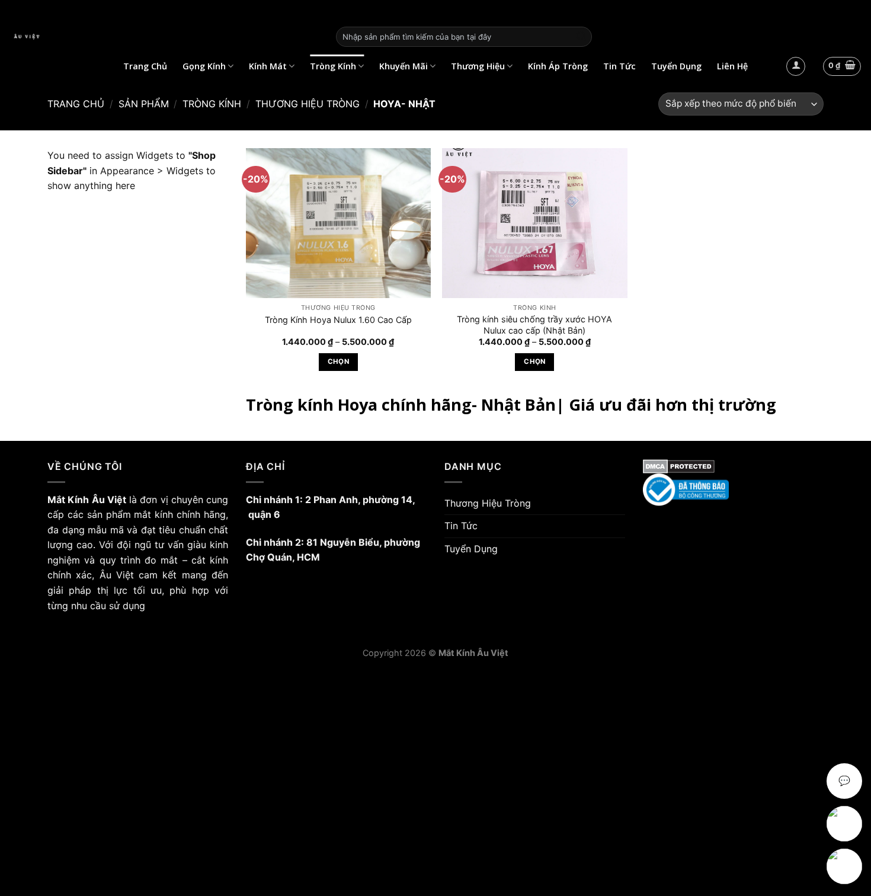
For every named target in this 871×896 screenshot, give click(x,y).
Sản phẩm (144, 104)
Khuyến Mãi (403, 66)
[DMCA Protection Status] (733, 466)
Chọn (338, 361)
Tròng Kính (333, 66)
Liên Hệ (732, 66)
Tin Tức (619, 66)
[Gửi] (581, 37)
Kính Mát (268, 66)
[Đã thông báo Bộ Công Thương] (733, 489)
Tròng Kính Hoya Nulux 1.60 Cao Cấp (338, 320)
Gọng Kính (204, 66)
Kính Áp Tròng (558, 66)
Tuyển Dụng (676, 66)
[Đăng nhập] (795, 66)
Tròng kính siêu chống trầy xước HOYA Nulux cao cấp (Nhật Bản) (534, 324)
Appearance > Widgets (151, 171)
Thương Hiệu (478, 66)
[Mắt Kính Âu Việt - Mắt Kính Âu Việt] (163, 37)
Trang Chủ (145, 66)
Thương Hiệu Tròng (307, 104)
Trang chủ (75, 104)
